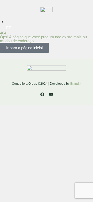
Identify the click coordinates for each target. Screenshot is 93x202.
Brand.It (75, 83)
